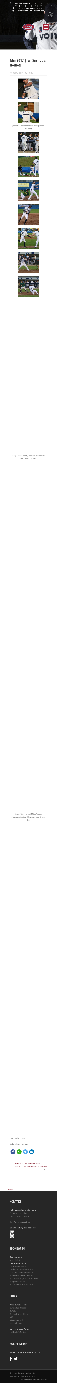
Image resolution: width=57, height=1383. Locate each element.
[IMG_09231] (28, 286)
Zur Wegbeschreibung (19, 1213)
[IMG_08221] (28, 89)
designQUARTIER (28, 1376)
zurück (10, 1189)
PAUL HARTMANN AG (18, 1266)
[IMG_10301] (28, 715)
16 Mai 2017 (18, 73)
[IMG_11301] (28, 881)
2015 (38, 3)
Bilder (31, 73)
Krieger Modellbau (17, 1281)
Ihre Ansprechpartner (20, 1222)
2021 (28, 6)
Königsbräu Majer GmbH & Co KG (24, 1278)
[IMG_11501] (28, 959)
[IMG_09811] (28, 519)
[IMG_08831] (28, 166)
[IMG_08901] (28, 190)
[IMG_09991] (28, 559)
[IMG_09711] (28, 480)
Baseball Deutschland (19, 1314)
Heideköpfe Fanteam (19, 1332)
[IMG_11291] (28, 842)
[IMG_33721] (28, 1115)
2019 (17, 6)
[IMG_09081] (28, 238)
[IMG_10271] (28, 637)
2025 (40, 6)
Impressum (30, 1379)
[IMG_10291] (28, 676)
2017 (44, 3)
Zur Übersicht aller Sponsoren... (23, 1284)
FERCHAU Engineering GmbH (21, 1272)
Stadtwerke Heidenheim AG (21, 1275)
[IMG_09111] (28, 262)
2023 (34, 6)
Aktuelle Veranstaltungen (20, 1216)
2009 (32, 3)
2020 (22, 6)
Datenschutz (42, 1379)
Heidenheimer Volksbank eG (22, 1269)
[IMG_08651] (28, 142)
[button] (13, 1151)
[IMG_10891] (28, 793)
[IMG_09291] (28, 396)
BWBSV (13, 1311)
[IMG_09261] (28, 357)
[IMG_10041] (28, 598)
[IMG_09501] (28, 435)
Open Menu (46, 27)
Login (21, 1379)
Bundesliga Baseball (18, 1308)
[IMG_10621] (28, 754)
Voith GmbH (15, 1260)
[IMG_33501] (28, 1076)
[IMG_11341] (28, 920)
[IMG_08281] (28, 112)
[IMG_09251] (28, 318)
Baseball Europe (17, 1323)
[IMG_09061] (28, 214)
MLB (11, 1317)
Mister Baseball (16, 1320)
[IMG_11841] (28, 998)
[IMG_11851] (28, 1037)
